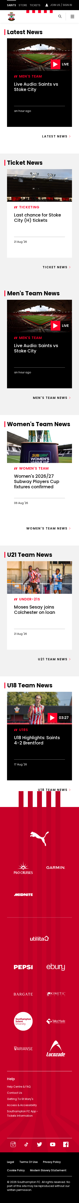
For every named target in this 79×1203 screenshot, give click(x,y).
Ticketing (29, 207)
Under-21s (29, 599)
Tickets (35, 5)
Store (23, 5)
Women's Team (34, 468)
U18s (23, 729)
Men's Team (30, 76)
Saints (11, 5)
